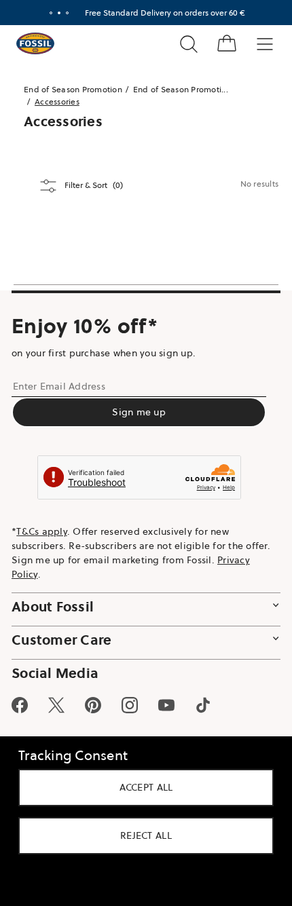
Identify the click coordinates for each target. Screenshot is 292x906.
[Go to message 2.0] (59, 13)
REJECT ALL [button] (146, 835)
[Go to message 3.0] (67, 13)
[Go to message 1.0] (51, 13)
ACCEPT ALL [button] (146, 787)
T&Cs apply (41, 531)
